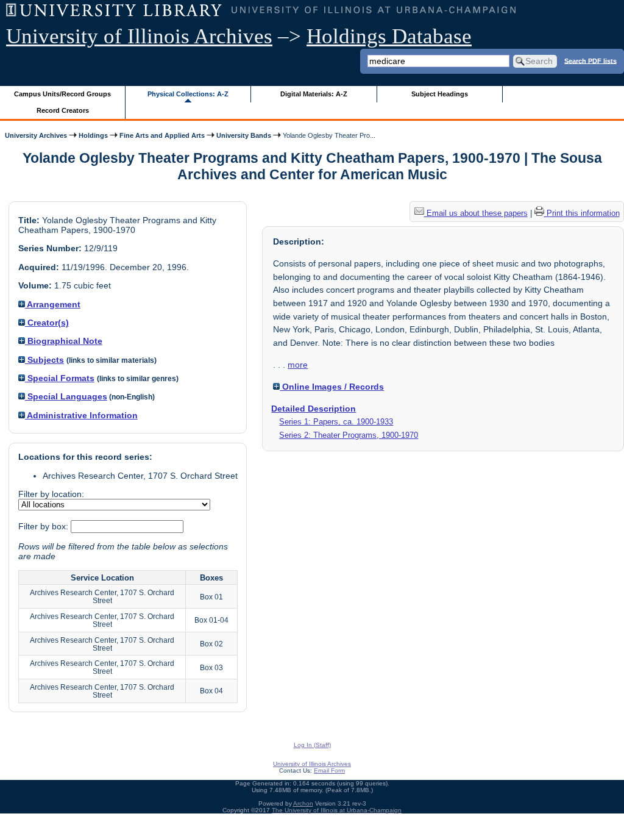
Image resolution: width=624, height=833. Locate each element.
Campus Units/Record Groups (62, 94)
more (298, 365)
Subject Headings (439, 94)
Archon (303, 803)
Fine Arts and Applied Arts (162, 135)
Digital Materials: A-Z (313, 94)
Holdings (93, 135)
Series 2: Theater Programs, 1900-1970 (348, 435)
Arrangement (52, 304)
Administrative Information (81, 415)
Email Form (329, 770)
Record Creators (63, 110)
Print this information (582, 213)
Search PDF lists (590, 60)
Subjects (44, 360)
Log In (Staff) (312, 745)
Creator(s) (47, 322)
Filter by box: (44, 526)
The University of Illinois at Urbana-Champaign (337, 810)
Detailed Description (313, 408)
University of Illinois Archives (139, 36)
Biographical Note (63, 341)
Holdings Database (389, 36)
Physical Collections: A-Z (188, 94)
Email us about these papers (476, 213)
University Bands (243, 135)
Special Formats (59, 378)
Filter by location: (51, 494)
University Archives (36, 135)
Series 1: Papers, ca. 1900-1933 (336, 421)
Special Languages (66, 396)
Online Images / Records (332, 386)
